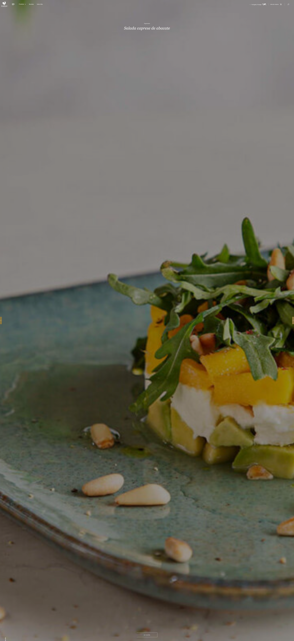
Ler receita (147, 635)
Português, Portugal (256, 4)
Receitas (31, 4)
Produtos (21, 4)
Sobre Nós (40, 4)
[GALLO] (4, 4)
